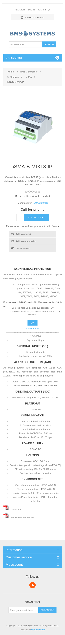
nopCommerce (38, 630)
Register (20, 10)
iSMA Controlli (40, 202)
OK (32, 323)
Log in (31, 10)
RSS (32, 585)
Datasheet (16, 509)
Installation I (17, 517)
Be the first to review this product (32, 196)
